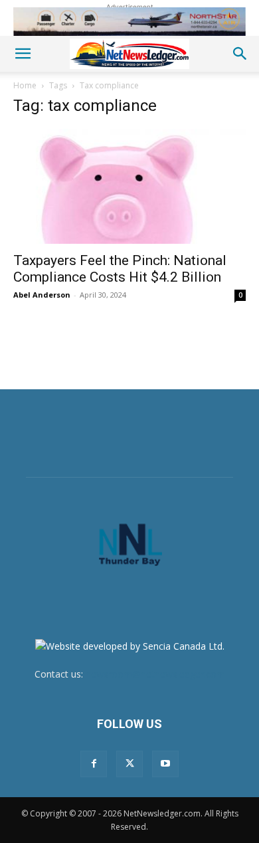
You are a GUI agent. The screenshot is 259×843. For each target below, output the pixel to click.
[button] (22, 54)
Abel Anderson (41, 295)
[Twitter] (129, 764)
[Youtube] (165, 764)
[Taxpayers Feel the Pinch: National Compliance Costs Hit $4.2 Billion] (129, 186)
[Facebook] (93, 764)
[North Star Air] (129, 21)
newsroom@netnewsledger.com (155, 674)
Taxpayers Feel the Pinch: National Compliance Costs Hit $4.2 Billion (119, 268)
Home (25, 85)
